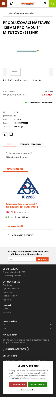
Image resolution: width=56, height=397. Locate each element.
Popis (9, 144)
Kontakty (7, 312)
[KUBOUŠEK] (28, 3)
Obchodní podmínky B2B (14, 272)
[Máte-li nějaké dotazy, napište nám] (11, 134)
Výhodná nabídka (11, 288)
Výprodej (7, 299)
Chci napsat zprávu (15, 349)
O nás (5, 308)
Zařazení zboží (15, 226)
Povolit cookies (38, 384)
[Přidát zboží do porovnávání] (5, 134)
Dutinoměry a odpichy (22, 235)
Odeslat (42, 259)
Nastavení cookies (28, 390)
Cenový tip (8, 292)
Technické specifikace (31, 144)
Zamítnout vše (18, 384)
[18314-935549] (28, 51)
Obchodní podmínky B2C (14, 275)
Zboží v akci (8, 285)
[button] (3, 3)
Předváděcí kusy (10, 295)
